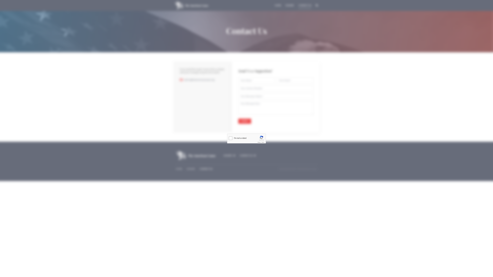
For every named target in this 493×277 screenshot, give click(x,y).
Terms (262, 142)
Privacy (259, 142)
